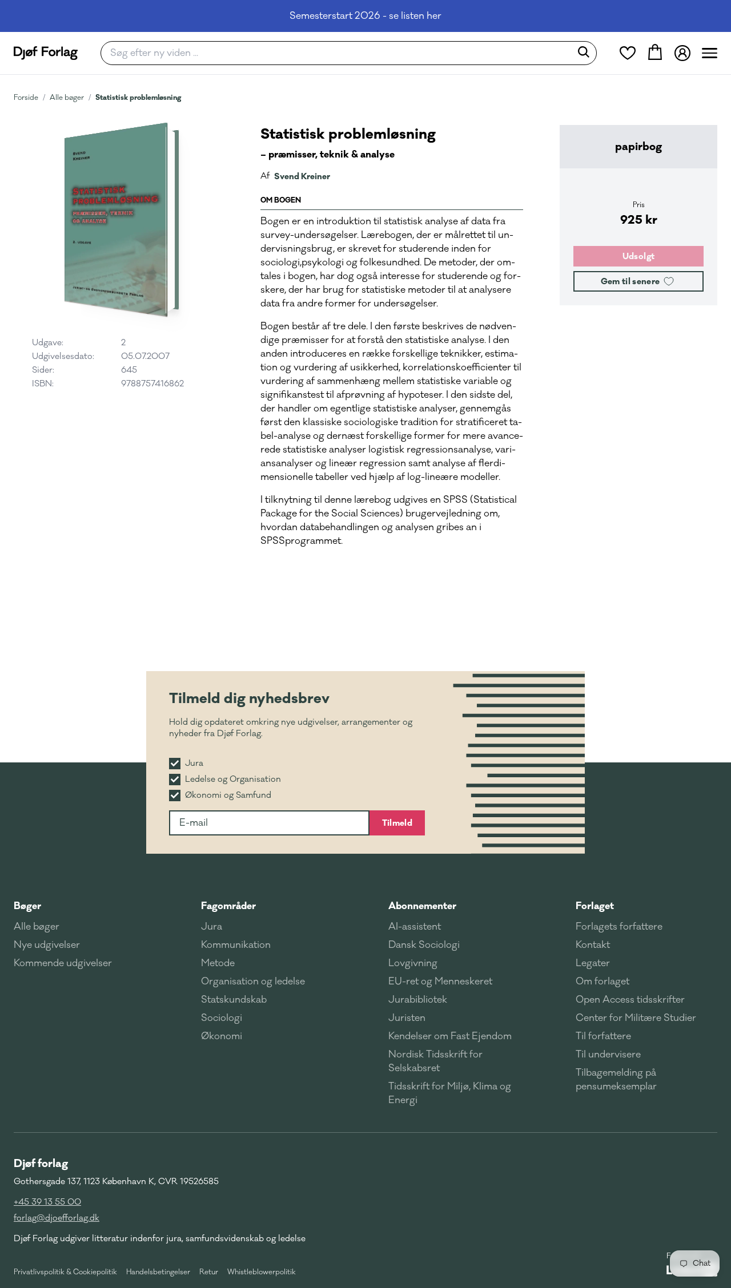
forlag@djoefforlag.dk (56, 1218)
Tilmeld (397, 823)
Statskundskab (234, 1000)
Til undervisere (608, 1054)
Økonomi (221, 1036)
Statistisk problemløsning (138, 97)
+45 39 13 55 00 (47, 1202)
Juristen (406, 1018)
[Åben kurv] (655, 53)
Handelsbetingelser (158, 1272)
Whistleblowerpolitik (261, 1272)
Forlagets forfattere (619, 926)
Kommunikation (236, 945)
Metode (218, 963)
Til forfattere (603, 1036)
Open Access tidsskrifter (630, 1000)
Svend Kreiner (302, 176)
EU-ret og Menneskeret (440, 981)
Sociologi (221, 1018)
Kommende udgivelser (63, 963)
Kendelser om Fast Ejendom (450, 1036)
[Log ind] (682, 53)
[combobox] (339, 53)
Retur (208, 1272)
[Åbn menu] (709, 53)
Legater (593, 963)
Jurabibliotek (417, 1000)
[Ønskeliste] (628, 53)
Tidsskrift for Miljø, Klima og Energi (449, 1093)
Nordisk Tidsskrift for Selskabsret (435, 1061)
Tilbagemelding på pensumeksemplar (616, 1080)
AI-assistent (414, 926)
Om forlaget (602, 981)
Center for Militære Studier (636, 1018)
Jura (211, 926)
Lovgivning (412, 963)
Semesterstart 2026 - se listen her (365, 16)
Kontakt (593, 945)
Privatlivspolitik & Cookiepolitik (65, 1272)
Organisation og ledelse (253, 981)
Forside (26, 97)
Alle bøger (67, 97)
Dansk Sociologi (424, 945)
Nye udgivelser (47, 945)
